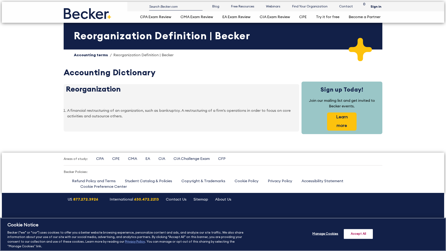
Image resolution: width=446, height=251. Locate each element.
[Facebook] (352, 214)
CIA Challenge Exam (192, 159)
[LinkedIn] (364, 214)
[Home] (87, 11)
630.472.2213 (146, 199)
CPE (303, 17)
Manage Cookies (325, 233)
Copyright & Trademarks (203, 181)
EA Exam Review (236, 17)
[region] (223, 234)
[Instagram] (316, 214)
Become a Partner (364, 17)
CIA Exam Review (275, 17)
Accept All (358, 233)
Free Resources (242, 6)
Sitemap (200, 199)
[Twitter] (340, 214)
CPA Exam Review (155, 17)
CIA (161, 159)
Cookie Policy (247, 181)
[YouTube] (328, 214)
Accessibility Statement (322, 181)
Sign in (376, 6)
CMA (132, 159)
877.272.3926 (85, 199)
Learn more (342, 121)
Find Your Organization (310, 6)
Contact (346, 6)
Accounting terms (91, 55)
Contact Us (176, 199)
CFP (222, 159)
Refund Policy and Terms (94, 181)
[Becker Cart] (362, 6)
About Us (223, 199)
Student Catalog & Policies (148, 181)
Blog (215, 6)
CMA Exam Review (196, 17)
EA (147, 159)
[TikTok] (376, 214)
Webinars (273, 6)
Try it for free (327, 17)
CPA (100, 159)
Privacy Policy (280, 181)
